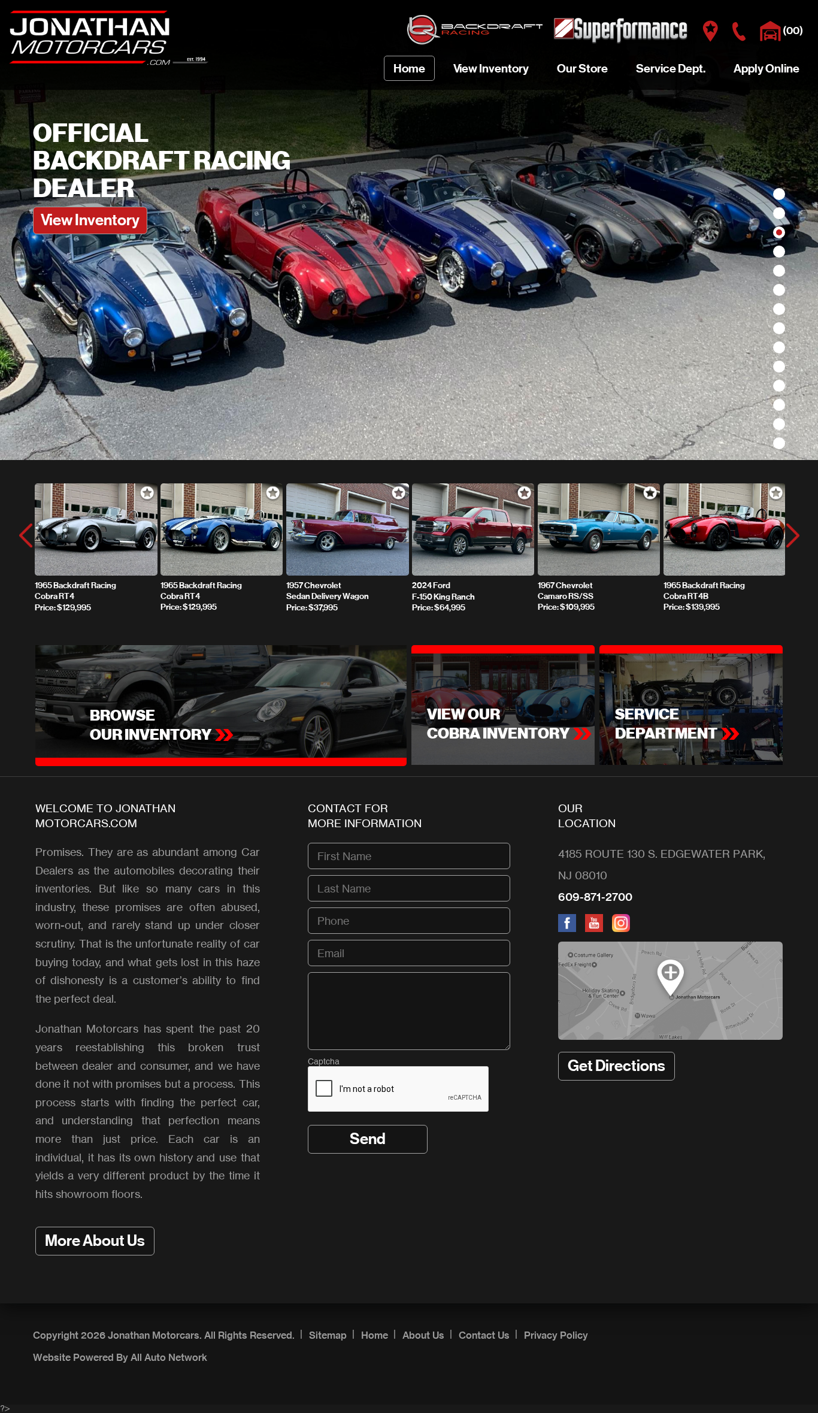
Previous (25, 535)
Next (792, 535)
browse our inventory (150, 725)
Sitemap (328, 1335)
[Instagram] (624, 927)
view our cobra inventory (498, 724)
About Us (423, 1335)
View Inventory (90, 220)
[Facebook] (571, 927)
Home (374, 1335)
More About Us (95, 1241)
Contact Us (484, 1335)
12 (779, 405)
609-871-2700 (595, 897)
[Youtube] (598, 927)
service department (666, 724)
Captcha (324, 1062)
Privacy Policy (556, 1335)
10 (779, 367)
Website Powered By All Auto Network (120, 1357)
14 (779, 443)
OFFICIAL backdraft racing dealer (161, 161)
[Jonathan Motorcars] (109, 64)
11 (779, 386)
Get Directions (616, 1066)
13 (779, 424)
